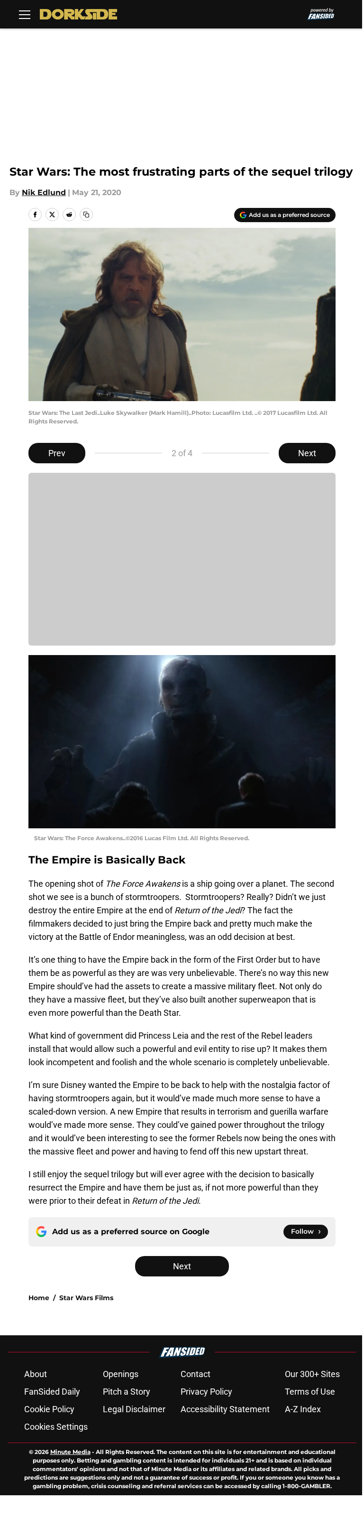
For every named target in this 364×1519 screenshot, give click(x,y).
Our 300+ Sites (312, 1374)
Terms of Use (310, 1392)
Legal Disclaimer (134, 1409)
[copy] (86, 214)
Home (38, 1298)
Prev (56, 453)
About (35, 1374)
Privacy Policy (206, 1392)
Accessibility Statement (225, 1409)
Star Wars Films (86, 1298)
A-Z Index (303, 1409)
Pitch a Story (126, 1392)
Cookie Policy (49, 1409)
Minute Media (70, 1451)
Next (307, 453)
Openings (120, 1374)
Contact (195, 1374)
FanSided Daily (52, 1392)
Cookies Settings (56, 1427)
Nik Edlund (44, 192)
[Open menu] (24, 14)
